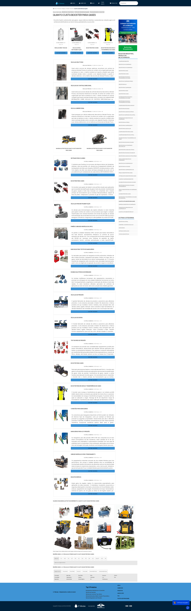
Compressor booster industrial (126, 135)
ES (68, 558)
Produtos (114, 3)
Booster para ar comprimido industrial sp (125, 146)
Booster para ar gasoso (124, 166)
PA (105, 558)
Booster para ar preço (124, 122)
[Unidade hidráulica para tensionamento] (61, 467)
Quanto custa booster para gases (127, 201)
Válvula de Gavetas (91, 592)
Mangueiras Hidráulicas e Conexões (95, 590)
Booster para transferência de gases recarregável (128, 197)
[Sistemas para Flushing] (61, 171)
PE (85, 558)
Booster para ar (122, 84)
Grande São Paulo (93, 571)
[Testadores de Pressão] (61, 353)
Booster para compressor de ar (126, 169)
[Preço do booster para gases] (125, 512)
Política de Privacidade (123, 598)
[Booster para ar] (125, 527)
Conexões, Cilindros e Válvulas (126, 224)
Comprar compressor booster (126, 179)
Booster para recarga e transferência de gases (124, 77)
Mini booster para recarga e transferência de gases (125, 97)
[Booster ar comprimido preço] (63, 512)
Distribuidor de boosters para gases (82, 12)
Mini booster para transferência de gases (127, 138)
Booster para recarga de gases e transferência (126, 186)
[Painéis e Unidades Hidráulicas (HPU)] (61, 239)
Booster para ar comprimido (125, 67)
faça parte (102, 3)
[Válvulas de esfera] (61, 330)
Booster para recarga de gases (126, 142)
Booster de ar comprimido (125, 64)
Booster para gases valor (125, 128)
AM (102, 558)
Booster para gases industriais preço (128, 156)
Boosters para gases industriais (126, 149)
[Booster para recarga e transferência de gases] (61, 399)
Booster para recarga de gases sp (127, 152)
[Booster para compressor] (104, 512)
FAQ (118, 595)
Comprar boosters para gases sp (126, 105)
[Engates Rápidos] (61, 490)
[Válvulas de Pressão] (61, 308)
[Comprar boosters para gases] (84, 512)
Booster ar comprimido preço (126, 81)
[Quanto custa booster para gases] (69, 139)
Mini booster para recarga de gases (127, 182)
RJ (61, 558)
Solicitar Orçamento (128, 48)
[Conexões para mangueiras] (61, 422)
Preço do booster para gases (125, 172)
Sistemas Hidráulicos (124, 231)
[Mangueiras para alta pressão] (61, 444)
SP (71, 558)
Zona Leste (85, 571)
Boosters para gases (124, 73)
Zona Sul (78, 571)
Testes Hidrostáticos (124, 234)
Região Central (58, 571)
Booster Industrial (123, 221)
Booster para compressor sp (125, 125)
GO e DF (97, 558)
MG (65, 558)
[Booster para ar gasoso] (125, 542)
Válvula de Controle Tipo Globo (94, 594)
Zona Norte (65, 571)
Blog (93, 3)
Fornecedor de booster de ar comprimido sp (126, 208)
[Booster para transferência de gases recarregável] (63, 542)
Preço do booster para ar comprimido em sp (128, 190)
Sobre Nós (83, 3)
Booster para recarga (124, 108)
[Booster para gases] (61, 376)
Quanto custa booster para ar (126, 211)
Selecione (56, 558)
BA (89, 558)
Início (73, 3)
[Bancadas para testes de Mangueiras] (61, 262)
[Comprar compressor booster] (63, 527)
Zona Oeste (72, 571)
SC (78, 558)
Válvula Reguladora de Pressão (94, 598)
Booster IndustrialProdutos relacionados (126, 55)
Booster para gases (123, 70)
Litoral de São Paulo (103, 571)
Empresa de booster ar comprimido (97, 12)
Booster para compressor (125, 87)
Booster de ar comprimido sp (67, 12)
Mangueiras (122, 227)
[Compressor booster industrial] (104, 527)
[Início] (60, 3)
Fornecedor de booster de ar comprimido (126, 118)
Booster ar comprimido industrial (127, 115)
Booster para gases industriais (126, 111)
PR (75, 558)
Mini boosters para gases (125, 194)
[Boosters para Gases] (61, 194)
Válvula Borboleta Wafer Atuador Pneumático (97, 596)
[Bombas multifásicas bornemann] (61, 285)
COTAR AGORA (61, 52)
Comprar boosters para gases (126, 131)
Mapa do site (121, 593)
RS (82, 558)
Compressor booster (124, 61)
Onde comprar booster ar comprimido (125, 159)
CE (92, 558)
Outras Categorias (126, 218)
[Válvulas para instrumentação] (61, 217)
